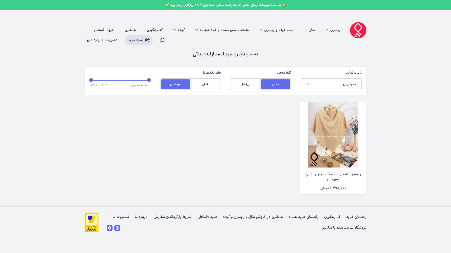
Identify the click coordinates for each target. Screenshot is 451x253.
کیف (181, 30)
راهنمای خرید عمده (303, 217)
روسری (335, 30)
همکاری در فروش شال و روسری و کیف (253, 217)
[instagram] (117, 228)
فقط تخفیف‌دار (211, 72)
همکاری (130, 30)
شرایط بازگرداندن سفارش (172, 217)
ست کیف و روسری (278, 30)
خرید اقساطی (104, 30)
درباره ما (141, 217)
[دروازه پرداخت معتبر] (92, 231)
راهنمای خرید (356, 217)
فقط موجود (284, 72)
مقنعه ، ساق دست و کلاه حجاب (224, 30)
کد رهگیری (155, 30)
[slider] (91, 80)
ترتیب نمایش (353, 72)
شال (311, 30)
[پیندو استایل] (358, 30)
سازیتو (327, 228)
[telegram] (110, 228)
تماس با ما (121, 217)
